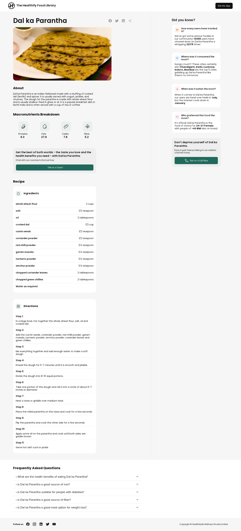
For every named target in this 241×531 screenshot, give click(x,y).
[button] (77, 476)
